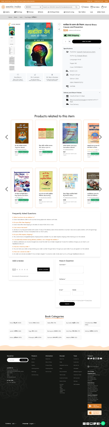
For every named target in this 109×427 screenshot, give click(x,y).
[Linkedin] (98, 358)
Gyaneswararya (69, 149)
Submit (67, 304)
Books (15, 17)
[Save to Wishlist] (59, 25)
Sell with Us (76, 365)
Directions (90, 380)
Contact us (98, 1)
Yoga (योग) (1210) (33, 331)
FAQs (61, 362)
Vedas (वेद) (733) (51, 323)
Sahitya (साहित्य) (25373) (91, 331)
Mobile (74, 290)
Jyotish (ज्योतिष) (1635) (15, 331)
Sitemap (75, 381)
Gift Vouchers (77, 378)
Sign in (89, 1)
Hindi (21, 17)
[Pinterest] (94, 358)
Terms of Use (80, 300)
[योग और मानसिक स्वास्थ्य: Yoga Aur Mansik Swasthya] (22, 143)
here (53, 249)
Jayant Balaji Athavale (71, 197)
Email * (61, 290)
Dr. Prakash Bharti (81, 55)
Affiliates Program (78, 371)
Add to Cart (86, 41)
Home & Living (35, 374)
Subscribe (23, 360)
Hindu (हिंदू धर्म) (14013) (15, 323)
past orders (67, 249)
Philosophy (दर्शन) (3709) (35, 337)
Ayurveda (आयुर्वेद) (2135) (72, 323)
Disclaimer (48, 358)
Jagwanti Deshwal (21, 149)
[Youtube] (101, 358)
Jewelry (33, 365)
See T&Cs (21, 80)
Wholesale (76, 368)
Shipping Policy (49, 368)
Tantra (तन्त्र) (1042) (34, 323)
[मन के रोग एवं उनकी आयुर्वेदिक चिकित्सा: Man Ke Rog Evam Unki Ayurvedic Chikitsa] (46, 191)
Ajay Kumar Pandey (94, 197)
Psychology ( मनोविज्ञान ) (31, 17)
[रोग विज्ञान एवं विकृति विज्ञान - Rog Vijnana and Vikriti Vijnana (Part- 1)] (22, 191)
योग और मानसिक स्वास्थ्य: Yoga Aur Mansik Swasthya (21, 147)
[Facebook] (89, 358)
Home (10, 17)
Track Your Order (77, 374)
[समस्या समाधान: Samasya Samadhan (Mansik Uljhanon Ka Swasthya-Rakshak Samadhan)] (70, 143)
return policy (44, 231)
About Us (62, 358)
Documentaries (63, 371)
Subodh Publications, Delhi (86, 52)
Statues (33, 358)
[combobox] (58, 7)
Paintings (34, 371)
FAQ (106, 1)
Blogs (61, 368)
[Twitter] (91, 358)
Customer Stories (63, 378)
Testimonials (62, 374)
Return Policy (49, 362)
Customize (76, 362)
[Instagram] (96, 358)
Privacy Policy (88, 300)
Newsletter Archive (64, 365)
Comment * (62, 264)
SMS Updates (77, 384)
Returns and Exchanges (78, 100)
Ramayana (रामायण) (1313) (54, 331)
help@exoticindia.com (18, 243)
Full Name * (62, 279)
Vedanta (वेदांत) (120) (71, 337)
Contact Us (76, 358)
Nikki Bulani (19, 197)
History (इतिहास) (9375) (16, 337)
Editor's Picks (63, 381)
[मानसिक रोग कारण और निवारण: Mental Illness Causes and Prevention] (12, 31)
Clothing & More (35, 368)
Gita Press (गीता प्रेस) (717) (73, 331)
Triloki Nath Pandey (46, 197)
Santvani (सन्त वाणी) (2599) (54, 337)
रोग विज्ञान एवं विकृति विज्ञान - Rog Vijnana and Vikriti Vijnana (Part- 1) (21, 195)
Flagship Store (92, 373)
